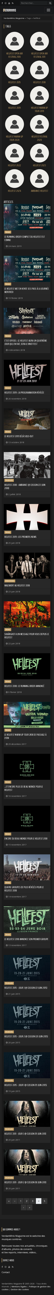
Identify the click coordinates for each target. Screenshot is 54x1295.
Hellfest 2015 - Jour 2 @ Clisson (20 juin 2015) (26, 1036)
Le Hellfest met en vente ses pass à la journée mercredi (26, 290)
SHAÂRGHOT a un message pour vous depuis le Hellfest (26, 635)
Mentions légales (19, 1286)
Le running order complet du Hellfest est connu (24, 238)
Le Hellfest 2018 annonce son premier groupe (26, 939)
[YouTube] (9, 3)
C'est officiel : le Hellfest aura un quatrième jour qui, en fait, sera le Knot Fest (25, 342)
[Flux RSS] (12, 3)
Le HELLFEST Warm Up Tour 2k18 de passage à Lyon (25, 736)
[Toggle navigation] (48, 10)
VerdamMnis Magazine (14, 18)
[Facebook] (2, 3)
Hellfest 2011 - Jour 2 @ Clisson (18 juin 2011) (25, 1182)
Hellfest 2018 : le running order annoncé (24, 686)
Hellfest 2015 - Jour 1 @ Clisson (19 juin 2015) (25, 1085)
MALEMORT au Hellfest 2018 (17, 585)
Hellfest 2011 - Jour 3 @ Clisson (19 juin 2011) (25, 1134)
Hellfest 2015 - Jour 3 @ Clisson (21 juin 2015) (25, 988)
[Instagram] (5, 3)
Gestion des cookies (20, 1289)
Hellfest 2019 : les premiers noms (20, 537)
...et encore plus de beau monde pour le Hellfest (23, 788)
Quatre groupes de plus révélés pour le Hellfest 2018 (24, 888)
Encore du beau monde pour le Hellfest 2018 (25, 838)
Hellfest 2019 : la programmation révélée (24, 392)
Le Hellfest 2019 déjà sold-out (18, 436)
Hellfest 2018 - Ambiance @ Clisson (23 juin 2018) (24, 486)
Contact (6, 1272)
